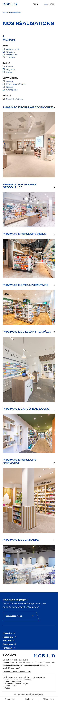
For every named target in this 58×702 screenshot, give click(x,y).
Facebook (8, 644)
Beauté (9, 81)
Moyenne (10, 69)
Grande (9, 66)
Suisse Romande (14, 99)
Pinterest (7, 648)
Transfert (10, 57)
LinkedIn (7, 633)
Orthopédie (12, 90)
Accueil (5, 12)
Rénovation (12, 54)
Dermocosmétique (15, 84)
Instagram (8, 637)
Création (10, 52)
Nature (9, 87)
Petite (9, 72)
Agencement (12, 49)
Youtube (7, 640)
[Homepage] (10, 4)
